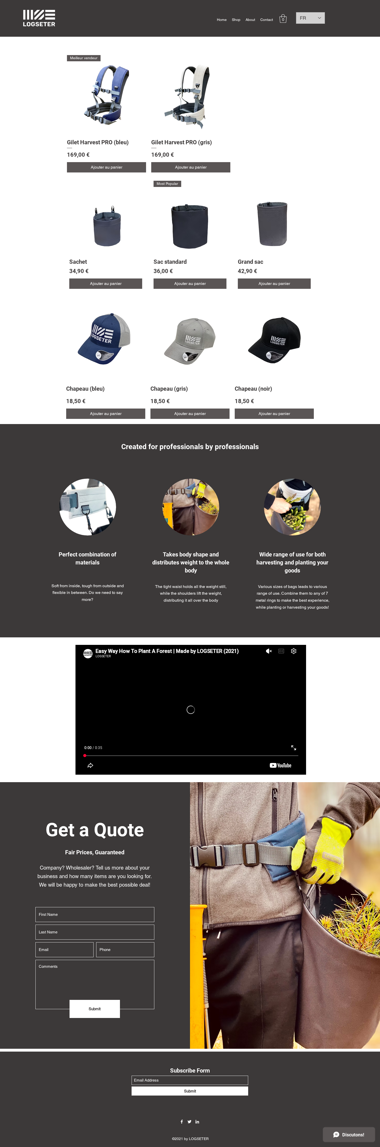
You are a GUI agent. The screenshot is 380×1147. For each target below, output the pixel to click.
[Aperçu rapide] (190, 94)
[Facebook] (181, 1121)
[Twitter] (189, 1121)
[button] (283, 18)
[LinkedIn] (197, 1121)
